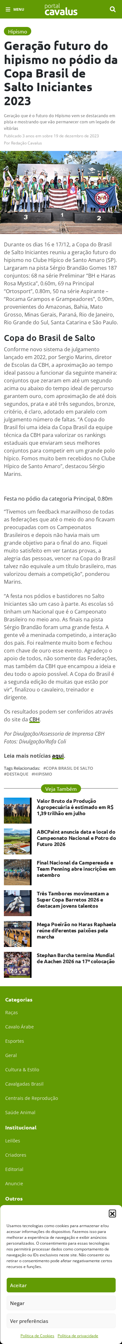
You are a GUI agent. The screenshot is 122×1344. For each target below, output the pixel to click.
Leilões (12, 1141)
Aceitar (18, 1285)
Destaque (17, 774)
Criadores (15, 1155)
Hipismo (43, 774)
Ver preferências (29, 1321)
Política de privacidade (78, 1335)
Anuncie (14, 1183)
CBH (34, 719)
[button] (112, 1213)
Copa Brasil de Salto (69, 768)
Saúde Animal (20, 1112)
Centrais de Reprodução (31, 1098)
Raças (11, 1012)
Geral (11, 1055)
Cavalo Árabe (19, 1027)
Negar (17, 1303)
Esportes (14, 1041)
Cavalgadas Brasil (24, 1084)
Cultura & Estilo (22, 1069)
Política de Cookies (37, 1335)
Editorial (14, 1169)
